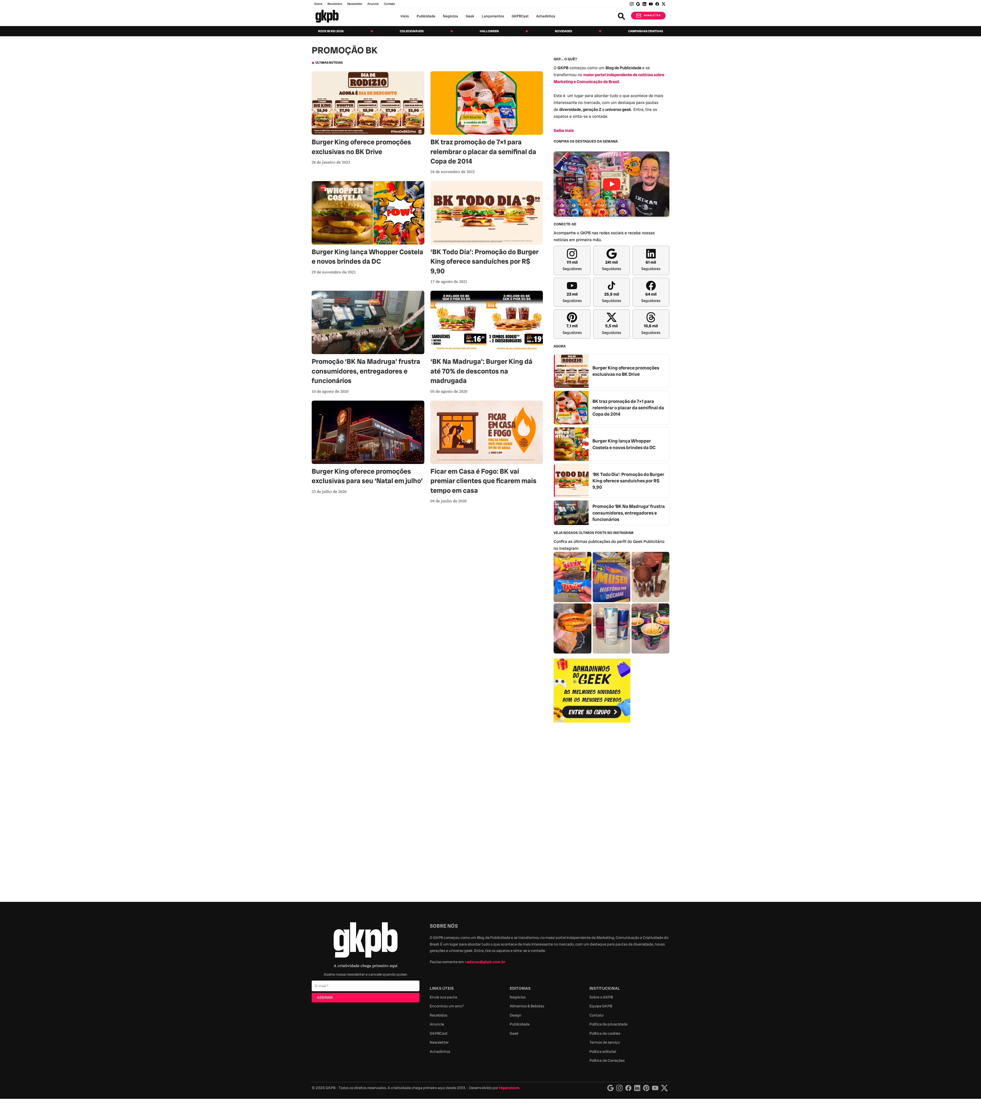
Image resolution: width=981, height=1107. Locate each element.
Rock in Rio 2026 (331, 31)
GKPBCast (520, 16)
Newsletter (354, 4)
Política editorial (602, 1051)
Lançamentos (493, 16)
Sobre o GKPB (601, 997)
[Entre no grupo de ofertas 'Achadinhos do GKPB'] (592, 691)
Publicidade (426, 16)
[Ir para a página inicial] (327, 16)
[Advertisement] (592, 809)
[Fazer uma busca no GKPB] (621, 16)
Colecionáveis (412, 31)
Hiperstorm (509, 1087)
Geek (470, 16)
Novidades (563, 31)
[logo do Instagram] (610, 1088)
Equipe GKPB (600, 1006)
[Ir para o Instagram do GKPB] (631, 4)
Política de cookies (604, 1033)
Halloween (489, 31)
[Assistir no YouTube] (611, 184)
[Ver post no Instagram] (572, 577)
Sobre (318, 4)
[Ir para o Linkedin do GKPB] (644, 4)
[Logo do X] (664, 1088)
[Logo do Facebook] (628, 1088)
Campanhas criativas (645, 31)
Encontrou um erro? (447, 1006)
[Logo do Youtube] (655, 1088)
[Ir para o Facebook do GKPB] (657, 4)
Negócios (450, 16)
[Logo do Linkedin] (637, 1088)
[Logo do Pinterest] (646, 1088)
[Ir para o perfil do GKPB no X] (663, 4)
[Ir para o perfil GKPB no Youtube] (651, 4)
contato (389, 4)
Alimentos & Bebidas (527, 1006)
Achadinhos (545, 16)
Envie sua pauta (443, 997)
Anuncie (373, 4)
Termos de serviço (604, 1042)
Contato (596, 1015)
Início (405, 16)
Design (515, 1015)
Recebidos (335, 4)
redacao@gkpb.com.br (485, 961)
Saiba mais (564, 130)
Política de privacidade (608, 1024)
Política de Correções (607, 1060)
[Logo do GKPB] (366, 941)
